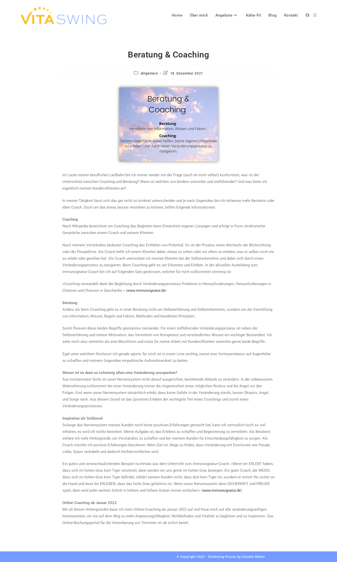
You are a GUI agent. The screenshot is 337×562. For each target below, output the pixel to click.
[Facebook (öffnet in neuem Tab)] (307, 15)
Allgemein (149, 73)
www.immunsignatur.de (146, 290)
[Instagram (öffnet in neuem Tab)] (314, 15)
